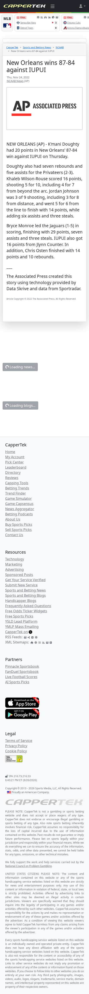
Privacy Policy (16, 745)
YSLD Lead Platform (21, 621)
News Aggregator (19, 509)
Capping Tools (16, 483)
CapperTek (12, 47)
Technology (14, 559)
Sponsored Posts (19, 574)
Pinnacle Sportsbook (22, 666)
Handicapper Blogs (20, 600)
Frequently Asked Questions (28, 605)
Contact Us (14, 534)
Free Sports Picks (19, 616)
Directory (13, 472)
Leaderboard (15, 467)
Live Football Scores (21, 676)
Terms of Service (18, 740)
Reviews (11, 477)
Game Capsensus (19, 503)
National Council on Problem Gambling (28, 866)
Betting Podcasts (19, 514)
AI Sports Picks (17, 682)
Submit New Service (21, 585)
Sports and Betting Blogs (25, 595)
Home (10, 451)
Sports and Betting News (37, 47)
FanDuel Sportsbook (22, 671)
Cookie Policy (16, 751)
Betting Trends (17, 488)
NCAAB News (15, 81)
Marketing (13, 564)
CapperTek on (16, 631)
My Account (14, 457)
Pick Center (14, 462)
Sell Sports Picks (18, 529)
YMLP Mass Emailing (22, 626)
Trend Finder (15, 493)
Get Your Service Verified (25, 579)
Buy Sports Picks (18, 524)
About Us (12, 519)
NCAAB (60, 47)
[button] (82, 6)
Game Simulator (18, 498)
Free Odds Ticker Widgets (26, 611)
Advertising (14, 569)
